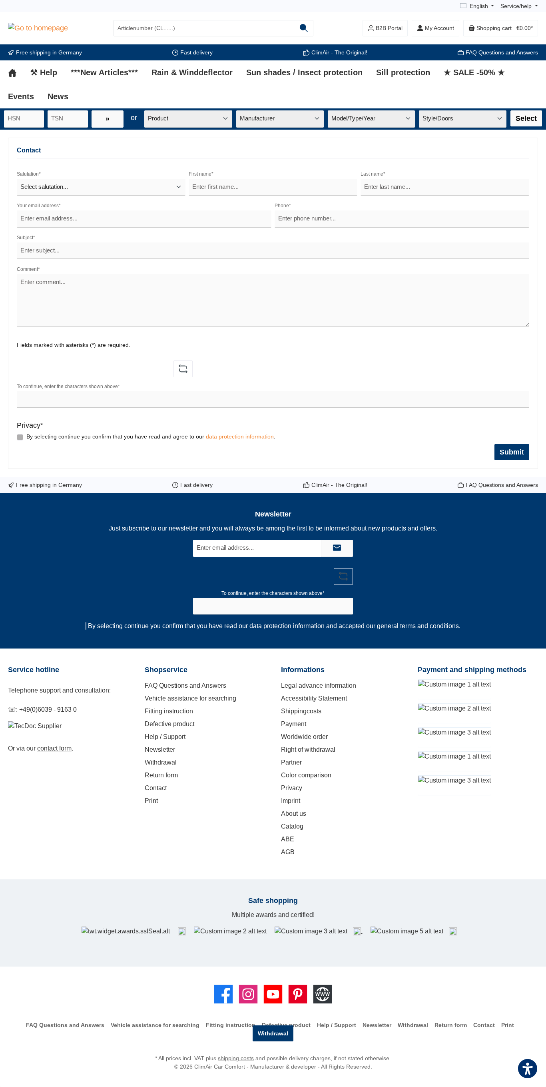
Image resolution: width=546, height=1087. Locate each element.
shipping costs (236, 1058)
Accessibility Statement (314, 698)
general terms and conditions (418, 626)
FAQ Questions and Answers (502, 52)
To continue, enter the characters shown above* (68, 386)
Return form (161, 775)
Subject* (26, 237)
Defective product (169, 724)
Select (526, 118)
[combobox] (204, 28)
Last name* (373, 174)
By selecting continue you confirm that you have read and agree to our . (150, 436)
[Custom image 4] (358, 930)
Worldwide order (304, 736)
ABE (287, 839)
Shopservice (166, 670)
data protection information (240, 436)
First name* (201, 174)
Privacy (291, 788)
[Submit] (337, 548)
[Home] (19, 72)
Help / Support (165, 736)
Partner (291, 762)
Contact (156, 788)
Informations (303, 670)
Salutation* (29, 174)
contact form (54, 748)
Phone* (283, 205)
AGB (288, 852)
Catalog (292, 826)
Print (151, 800)
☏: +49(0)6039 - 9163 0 (42, 709)
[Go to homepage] (38, 28)
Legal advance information (318, 685)
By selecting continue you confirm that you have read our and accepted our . (274, 626)
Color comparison (306, 775)
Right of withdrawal (308, 749)
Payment (293, 724)
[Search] (304, 28)
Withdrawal (161, 762)
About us (293, 813)
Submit (512, 452)
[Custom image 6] (453, 930)
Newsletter (160, 749)
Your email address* (39, 205)
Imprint (290, 800)
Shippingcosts (301, 711)
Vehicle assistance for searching (190, 698)
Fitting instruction (169, 711)
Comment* (28, 269)
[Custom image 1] (182, 931)
